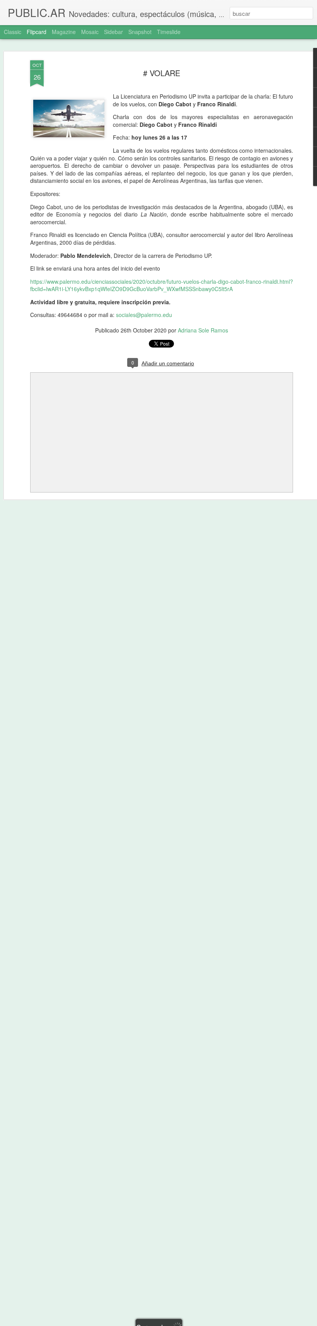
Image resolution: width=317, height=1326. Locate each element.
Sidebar (113, 32)
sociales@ (128, 315)
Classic (12, 32)
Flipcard (36, 32)
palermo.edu (156, 315)
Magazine (64, 32)
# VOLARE (161, 72)
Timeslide (169, 32)
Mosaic (90, 32)
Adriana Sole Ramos (203, 330)
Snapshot (140, 32)
